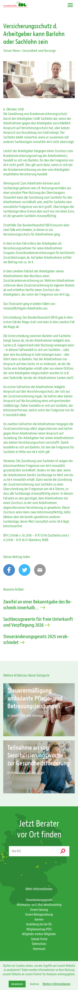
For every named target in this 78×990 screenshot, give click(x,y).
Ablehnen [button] (34, 984)
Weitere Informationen (56, 984)
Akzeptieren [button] (17, 984)
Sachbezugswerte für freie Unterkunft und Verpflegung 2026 (38, 622)
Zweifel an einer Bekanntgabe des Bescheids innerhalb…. (37, 605)
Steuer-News (11, 50)
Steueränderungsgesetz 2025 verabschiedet (36, 639)
